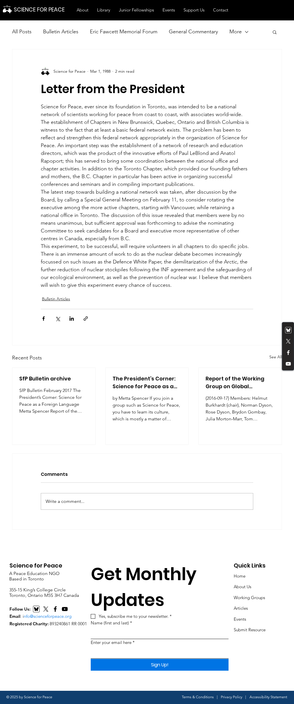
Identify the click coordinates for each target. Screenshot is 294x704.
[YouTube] (288, 364)
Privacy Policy (231, 697)
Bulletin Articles (60, 31)
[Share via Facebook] (43, 318)
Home (239, 576)
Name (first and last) (111, 623)
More (235, 31)
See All (275, 356)
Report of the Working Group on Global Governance (235, 382)
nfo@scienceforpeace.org (47, 616)
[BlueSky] (36, 609)
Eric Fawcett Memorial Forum (123, 31)
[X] (45, 609)
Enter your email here (113, 642)
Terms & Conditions (198, 697)
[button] (82, 10)
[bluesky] (288, 330)
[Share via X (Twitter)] (57, 318)
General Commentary (193, 31)
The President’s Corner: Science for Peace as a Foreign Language (144, 382)
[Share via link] (85, 318)
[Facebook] (288, 352)
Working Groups (249, 597)
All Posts (22, 31)
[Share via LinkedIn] (71, 318)
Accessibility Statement (268, 697)
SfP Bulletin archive (45, 378)
